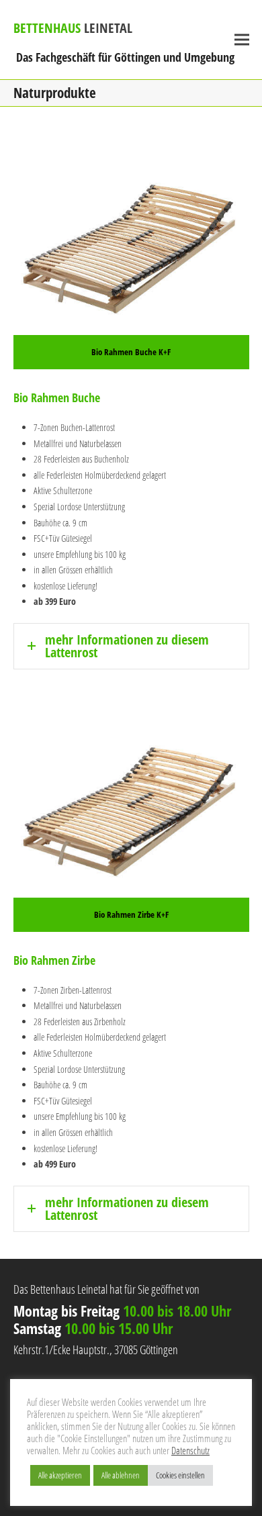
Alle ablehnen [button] (120, 1475)
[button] (241, 40)
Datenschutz (190, 1450)
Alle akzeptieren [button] (60, 1475)
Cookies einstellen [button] (180, 1475)
